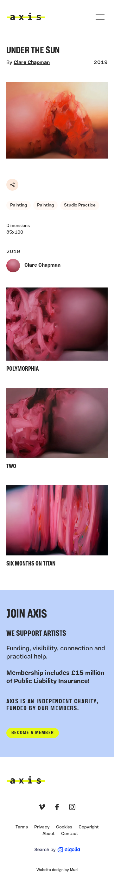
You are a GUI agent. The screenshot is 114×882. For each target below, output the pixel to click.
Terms (22, 827)
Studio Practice (80, 205)
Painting (18, 205)
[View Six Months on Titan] (57, 527)
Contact (69, 834)
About (48, 834)
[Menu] (100, 17)
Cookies (64, 827)
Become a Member (32, 732)
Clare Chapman (32, 62)
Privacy (42, 827)
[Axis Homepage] (25, 16)
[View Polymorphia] (57, 331)
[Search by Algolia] (57, 849)
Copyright (89, 827)
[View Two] (57, 430)
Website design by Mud (57, 870)
